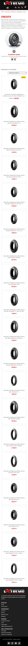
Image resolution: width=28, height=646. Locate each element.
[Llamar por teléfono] (12, 59)
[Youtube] (15, 643)
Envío (2, 622)
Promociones (4, 606)
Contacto (3, 610)
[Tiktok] (19, 643)
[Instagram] (12, 643)
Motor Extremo (4, 614)
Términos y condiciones (6, 634)
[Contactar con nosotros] (19, 7)
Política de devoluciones (6, 626)
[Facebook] (8, 643)
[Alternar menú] (7, 7)
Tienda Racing (7, 11)
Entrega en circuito (5, 620)
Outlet (2, 604)
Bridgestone (19, 11)
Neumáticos (13, 11)
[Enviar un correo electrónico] (15, 59)
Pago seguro (4, 624)
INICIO (2, 11)
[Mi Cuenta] (22, 7)
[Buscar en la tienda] (15, 7)
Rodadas (3, 616)
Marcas (3, 612)
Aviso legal (3, 630)
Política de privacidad (6, 632)
